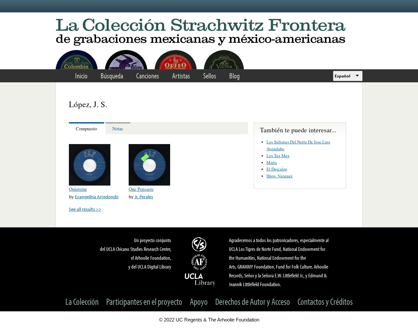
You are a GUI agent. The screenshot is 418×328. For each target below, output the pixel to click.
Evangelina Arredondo (97, 196)
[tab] (87, 128)
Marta (271, 162)
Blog (234, 75)
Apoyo (199, 301)
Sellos (209, 75)
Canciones (147, 75)
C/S (200, 244)
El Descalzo (276, 169)
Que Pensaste (141, 189)
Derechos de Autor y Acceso (252, 301)
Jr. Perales (144, 196)
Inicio (81, 75)
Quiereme (78, 189)
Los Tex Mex (278, 155)
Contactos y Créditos (325, 301)
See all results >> (85, 209)
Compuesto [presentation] (86, 128)
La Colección (82, 301)
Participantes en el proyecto (144, 301)
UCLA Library (200, 279)
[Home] (209, 32)
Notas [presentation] (117, 128)
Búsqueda (112, 75)
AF (200, 262)
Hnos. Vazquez (279, 176)
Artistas (181, 75)
